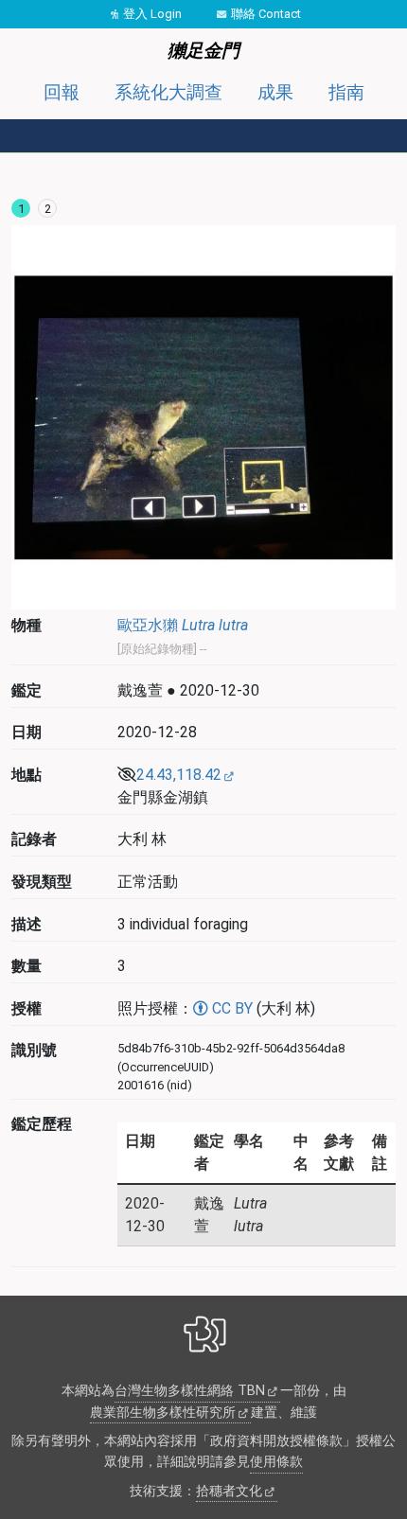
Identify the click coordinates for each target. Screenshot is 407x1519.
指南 (346, 92)
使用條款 (276, 1462)
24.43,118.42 (178, 775)
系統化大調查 (168, 92)
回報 (62, 92)
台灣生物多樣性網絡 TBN (190, 1391)
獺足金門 (203, 51)
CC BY (230, 1008)
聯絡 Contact (266, 14)
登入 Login (152, 14)
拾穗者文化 (229, 1491)
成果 (275, 92)
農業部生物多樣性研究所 (163, 1412)
